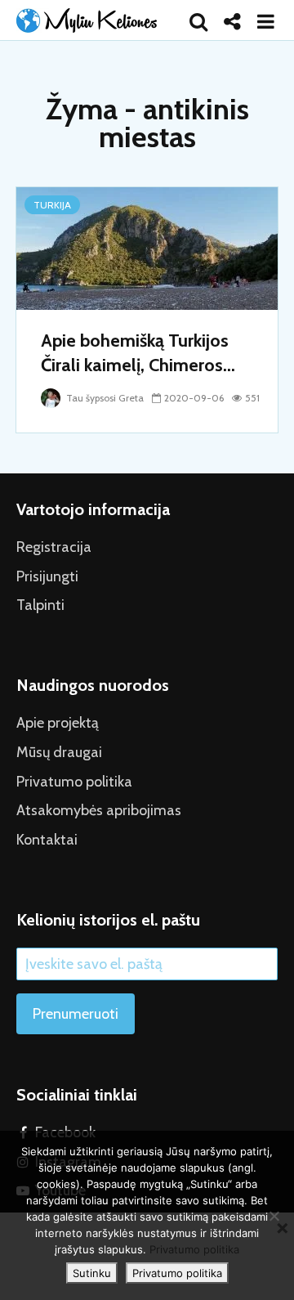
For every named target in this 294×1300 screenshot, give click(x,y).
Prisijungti (47, 576)
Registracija (53, 547)
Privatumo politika (74, 782)
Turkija (52, 205)
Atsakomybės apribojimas (98, 810)
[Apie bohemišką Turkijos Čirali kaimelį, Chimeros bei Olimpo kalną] (147, 247)
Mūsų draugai (59, 752)
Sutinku (92, 1273)
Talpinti (40, 605)
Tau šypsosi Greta (104, 398)
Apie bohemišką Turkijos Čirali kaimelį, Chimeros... (138, 352)
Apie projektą (57, 723)
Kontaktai (47, 840)
